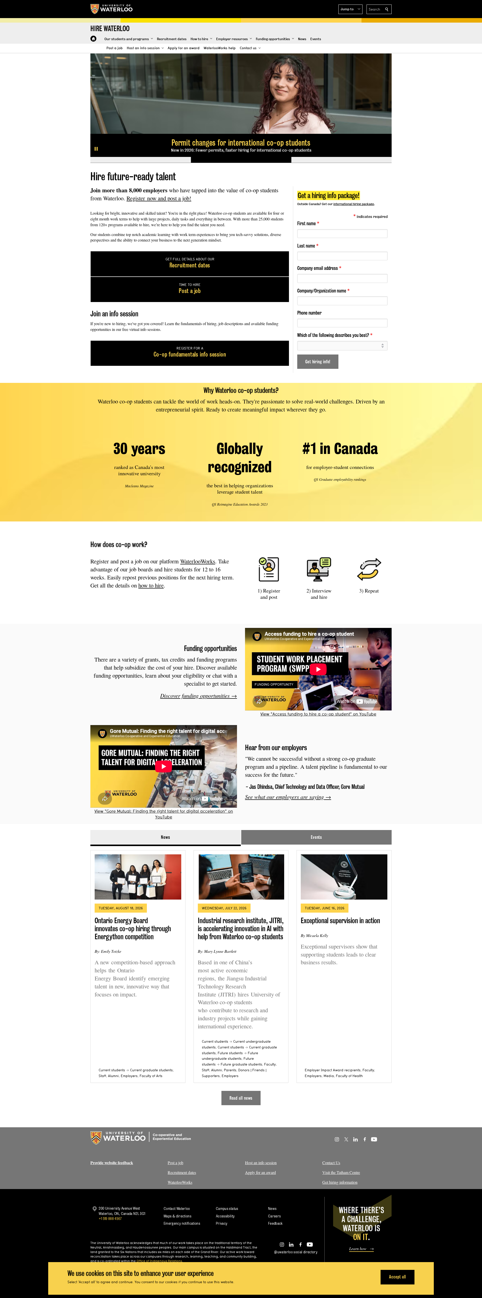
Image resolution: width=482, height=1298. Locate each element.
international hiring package (353, 204)
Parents (230, 1070)
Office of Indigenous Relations (159, 1261)
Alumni (113, 1076)
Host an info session (261, 1162)
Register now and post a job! (159, 198)
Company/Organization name (323, 290)
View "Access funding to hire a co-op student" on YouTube (318, 714)
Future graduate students (241, 1064)
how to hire (151, 585)
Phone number (309, 313)
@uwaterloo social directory (295, 1252)
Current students (112, 1070)
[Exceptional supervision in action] (344, 877)
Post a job (175, 1162)
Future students (230, 1053)
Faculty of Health (349, 1076)
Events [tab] (316, 837)
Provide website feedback (111, 1162)
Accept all (397, 1276)
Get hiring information (339, 1182)
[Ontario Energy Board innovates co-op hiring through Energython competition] (138, 877)
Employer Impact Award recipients (332, 1070)
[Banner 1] (140, 160)
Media (329, 1076)
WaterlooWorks (197, 561)
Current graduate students (151, 1070)
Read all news (241, 1098)
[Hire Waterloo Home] (93, 39)
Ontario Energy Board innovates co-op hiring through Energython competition (133, 928)
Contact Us (331, 1162)
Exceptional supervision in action (340, 920)
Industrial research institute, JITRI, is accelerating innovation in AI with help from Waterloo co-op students (241, 928)
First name (308, 223)
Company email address (319, 268)
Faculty (270, 1064)
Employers (129, 1076)
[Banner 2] (241, 160)
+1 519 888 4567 (110, 1218)
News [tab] (165, 837)
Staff (102, 1076)
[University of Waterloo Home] (111, 9)
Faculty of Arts (151, 1076)
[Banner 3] (341, 160)
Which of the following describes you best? (335, 335)
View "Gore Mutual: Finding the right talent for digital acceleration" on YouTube (163, 813)
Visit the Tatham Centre (341, 1172)
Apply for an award (260, 1172)
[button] (350, 9)
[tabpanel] (241, 975)
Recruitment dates (182, 1172)
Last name (308, 245)
